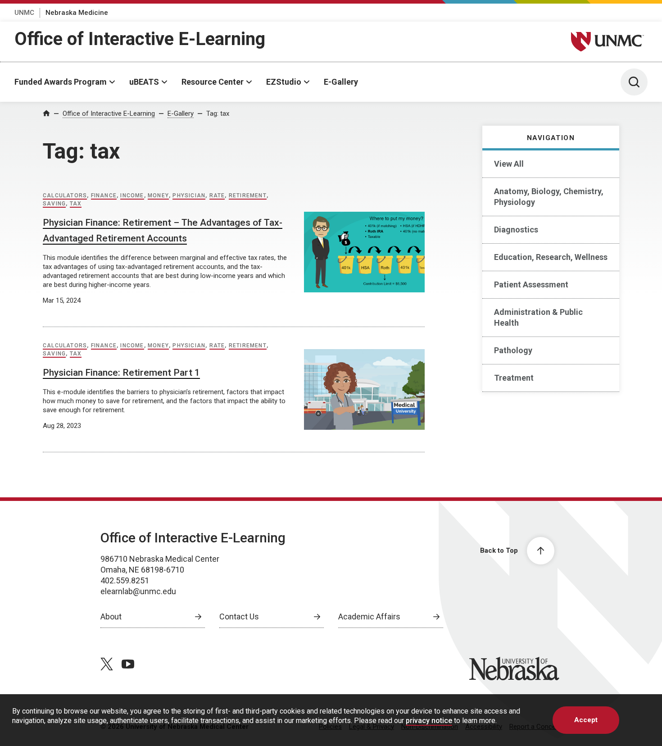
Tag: (217, 113)
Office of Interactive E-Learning (139, 39)
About (111, 616)
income (132, 195)
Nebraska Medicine (76, 13)
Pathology (513, 350)
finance (104, 195)
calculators (65, 195)
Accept (586, 720)
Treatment (514, 377)
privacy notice (429, 720)
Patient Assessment (531, 284)
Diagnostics (516, 229)
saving (54, 203)
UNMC (24, 13)
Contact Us (239, 616)
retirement (248, 195)
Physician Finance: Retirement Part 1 (121, 372)
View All (509, 163)
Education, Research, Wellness (551, 257)
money (158, 195)
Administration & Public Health (538, 317)
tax (76, 203)
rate (217, 195)
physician (188, 195)
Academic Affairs (369, 616)
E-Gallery (341, 81)
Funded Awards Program (60, 81)
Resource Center (212, 81)
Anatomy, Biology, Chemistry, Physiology (548, 196)
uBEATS (144, 81)
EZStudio (283, 81)
